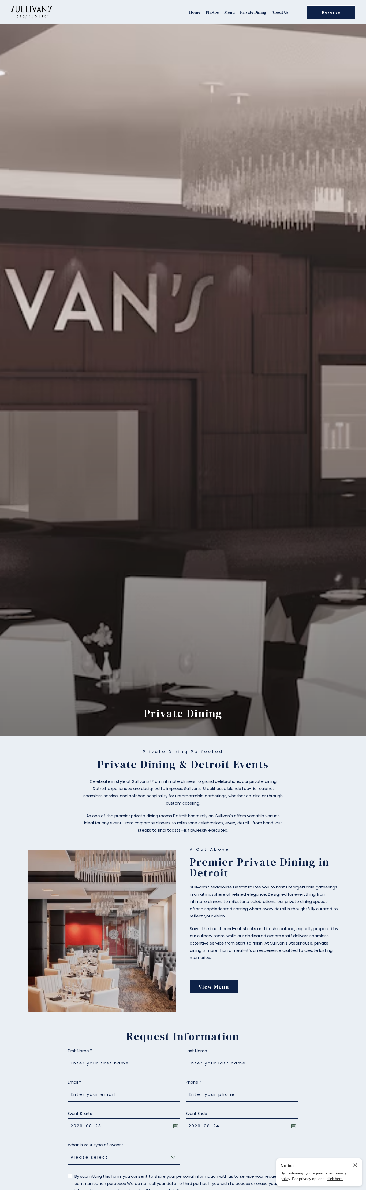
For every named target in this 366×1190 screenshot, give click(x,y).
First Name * (80, 1050)
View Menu (214, 986)
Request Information (183, 1036)
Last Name (196, 1050)
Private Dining (253, 12)
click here (335, 1179)
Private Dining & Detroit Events (183, 764)
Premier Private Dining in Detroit (260, 867)
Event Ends (196, 1113)
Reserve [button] (331, 12)
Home (194, 12)
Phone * (193, 1082)
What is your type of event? (95, 1145)
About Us (280, 12)
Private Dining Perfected (183, 752)
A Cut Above (210, 849)
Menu (229, 12)
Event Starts (80, 1113)
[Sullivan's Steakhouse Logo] (31, 12)
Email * (74, 1082)
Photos (212, 12)
